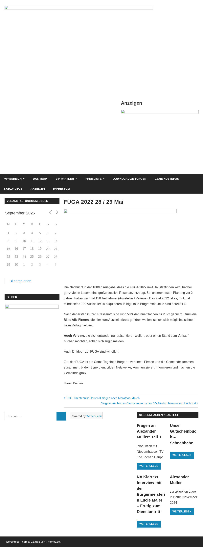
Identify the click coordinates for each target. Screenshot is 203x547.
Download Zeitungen (129, 178)
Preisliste (93, 178)
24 (24, 257)
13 (48, 241)
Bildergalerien (20, 281)
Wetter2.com (94, 416)
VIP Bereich (13, 178)
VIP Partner (65, 178)
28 (55, 257)
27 (48, 257)
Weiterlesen (148, 465)
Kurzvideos (13, 188)
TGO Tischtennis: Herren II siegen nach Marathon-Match (103, 398)
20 (48, 249)
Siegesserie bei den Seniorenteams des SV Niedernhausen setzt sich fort (148, 403)
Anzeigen (38, 188)
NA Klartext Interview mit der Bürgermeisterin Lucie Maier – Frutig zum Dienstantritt (151, 494)
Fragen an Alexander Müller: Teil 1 (149, 431)
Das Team (40, 178)
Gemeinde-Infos (167, 178)
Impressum (61, 188)
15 (8, 249)
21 (55, 249)
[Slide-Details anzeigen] (160, 112)
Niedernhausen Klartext (158, 415)
